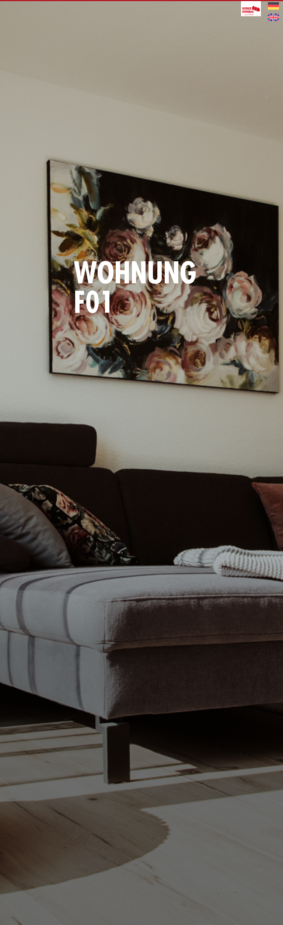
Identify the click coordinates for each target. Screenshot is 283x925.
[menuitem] (273, 6)
